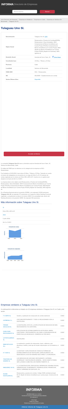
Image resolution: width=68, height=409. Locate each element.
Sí (3, 207)
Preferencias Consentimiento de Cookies (34, 403)
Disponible (37, 79)
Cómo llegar (57, 57)
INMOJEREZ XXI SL (8, 367)
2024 (4, 215)
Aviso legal (34, 400)
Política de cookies (34, 401)
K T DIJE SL (6, 352)
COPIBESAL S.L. (7, 320)
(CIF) (46, 36)
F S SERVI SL (7, 315)
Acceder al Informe (34, 154)
